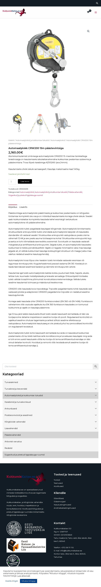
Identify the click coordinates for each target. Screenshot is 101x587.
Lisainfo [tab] (23, 207)
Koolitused (58, 486)
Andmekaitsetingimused (65, 508)
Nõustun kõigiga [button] (29, 581)
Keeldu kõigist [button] (12, 581)
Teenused (58, 483)
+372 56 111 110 (67, 547)
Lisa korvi (25, 181)
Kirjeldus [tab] (12, 207)
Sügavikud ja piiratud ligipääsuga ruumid (25, 195)
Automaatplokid (58, 140)
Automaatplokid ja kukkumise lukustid (32, 140)
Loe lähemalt (23, 576)
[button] (97, 3)
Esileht (11, 140)
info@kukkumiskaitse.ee (71, 551)
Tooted (57, 480)
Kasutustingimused (62, 505)
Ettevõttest (59, 498)
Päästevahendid (75, 192)
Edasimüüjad (59, 501)
